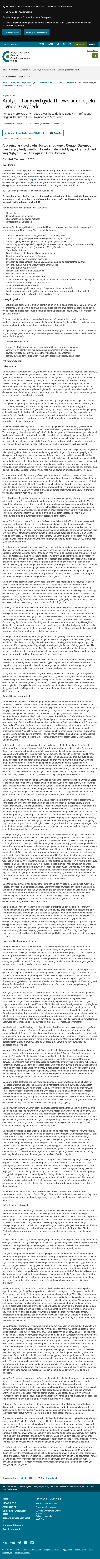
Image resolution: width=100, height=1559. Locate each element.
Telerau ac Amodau (22, 1552)
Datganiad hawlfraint (52, 1549)
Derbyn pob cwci (12, 32)
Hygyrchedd (67, 1549)
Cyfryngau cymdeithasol (32, 1549)
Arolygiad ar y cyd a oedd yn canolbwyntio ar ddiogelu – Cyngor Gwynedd (42, 82)
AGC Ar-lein (80, 45)
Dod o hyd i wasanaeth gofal (44, 69)
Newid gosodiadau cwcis (36, 32)
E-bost (31, 1478)
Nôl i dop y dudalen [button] (50, 1478)
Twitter (22, 1478)
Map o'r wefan (92, 50)
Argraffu (58, 133)
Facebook (26, 1478)
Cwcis (17, 1549)
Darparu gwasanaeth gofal (68, 69)
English (92, 44)
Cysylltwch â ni (24, 76)
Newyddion (13, 69)
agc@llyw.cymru (49, 1507)
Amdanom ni (25, 69)
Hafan (4, 69)
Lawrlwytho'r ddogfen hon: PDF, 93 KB (26, 133)
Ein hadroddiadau (9, 76)
